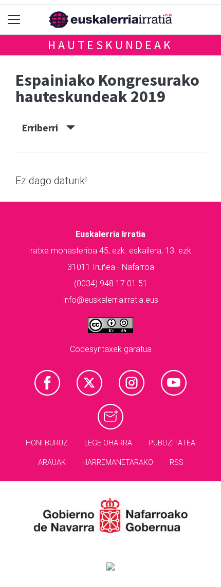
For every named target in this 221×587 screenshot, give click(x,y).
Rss (176, 462)
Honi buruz (47, 443)
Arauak (52, 462)
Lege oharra (108, 443)
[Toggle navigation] (14, 20)
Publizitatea (172, 443)
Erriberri (44, 128)
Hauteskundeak (110, 45)
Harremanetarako (117, 462)
